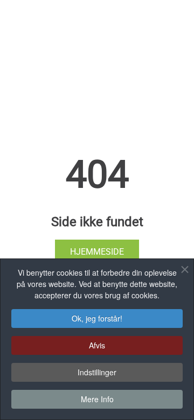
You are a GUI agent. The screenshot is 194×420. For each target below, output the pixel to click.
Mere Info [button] (97, 399)
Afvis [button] (97, 345)
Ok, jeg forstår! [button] (97, 318)
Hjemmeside (97, 252)
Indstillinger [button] (97, 372)
